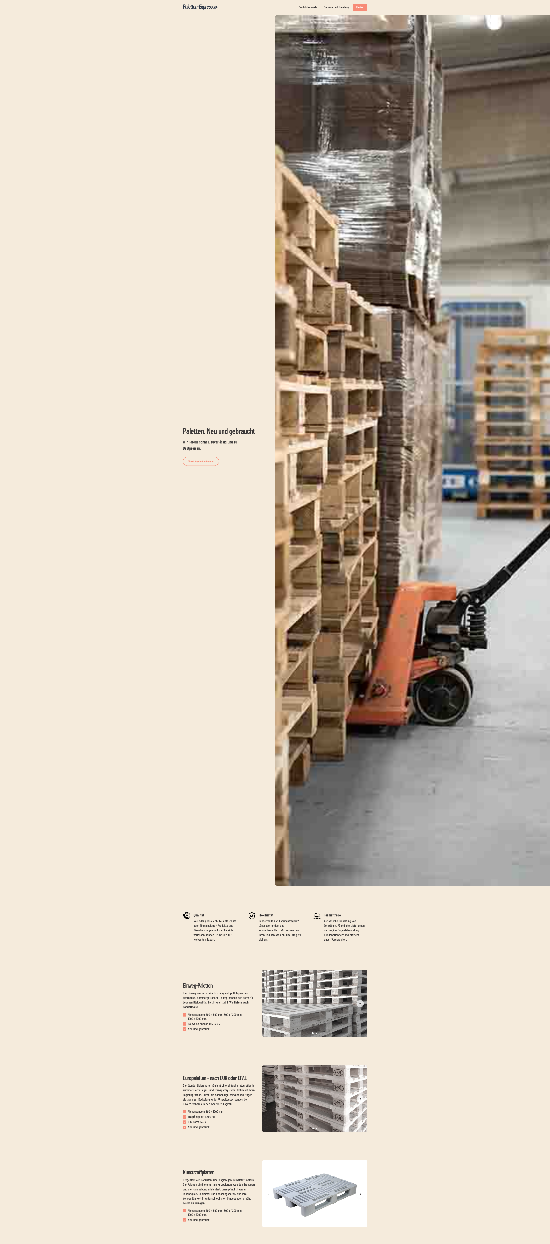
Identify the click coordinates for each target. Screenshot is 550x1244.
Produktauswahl (307, 7)
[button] (360, 1003)
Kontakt (359, 7)
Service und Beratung (336, 7)
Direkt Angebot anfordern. (201, 461)
